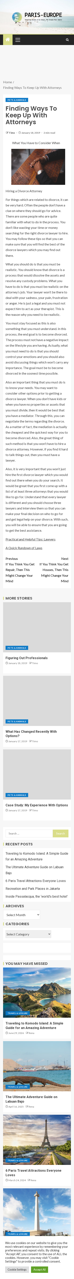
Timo (12, 132)
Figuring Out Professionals (27, 658)
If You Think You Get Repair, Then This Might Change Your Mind (20, 570)
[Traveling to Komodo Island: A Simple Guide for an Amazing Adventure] (37, 993)
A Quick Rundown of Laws (24, 548)
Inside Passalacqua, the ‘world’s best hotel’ (37, 896)
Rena (31, 1033)
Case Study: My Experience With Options (37, 805)
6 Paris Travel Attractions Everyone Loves (36, 881)
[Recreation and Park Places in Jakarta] (37, 1213)
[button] (17, 40)
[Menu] (17, 40)
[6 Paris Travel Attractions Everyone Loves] (37, 1140)
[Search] (67, 40)
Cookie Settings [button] (17, 1269)
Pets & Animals (17, 100)
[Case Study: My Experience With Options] (37, 774)
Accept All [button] (40, 1269)
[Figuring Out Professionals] (37, 627)
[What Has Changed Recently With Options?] (37, 701)
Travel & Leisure (18, 1013)
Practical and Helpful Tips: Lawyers (31, 539)
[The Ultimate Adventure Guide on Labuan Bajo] (37, 1066)
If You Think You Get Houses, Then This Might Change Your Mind (53, 570)
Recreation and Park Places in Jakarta (33, 889)
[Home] (8, 40)
